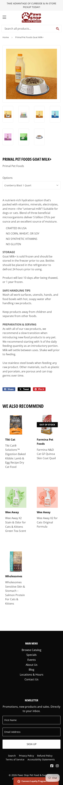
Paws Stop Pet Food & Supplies (34, 775)
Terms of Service (15, 759)
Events (31, 660)
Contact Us (31, 679)
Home (6, 37)
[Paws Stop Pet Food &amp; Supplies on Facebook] (51, 766)
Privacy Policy (26, 755)
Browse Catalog (31, 650)
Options (8, 178)
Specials (31, 655)
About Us (31, 665)
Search (12, 755)
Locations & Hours (31, 674)
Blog (31, 669)
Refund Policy (44, 755)
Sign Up (31, 744)
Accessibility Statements (41, 759)
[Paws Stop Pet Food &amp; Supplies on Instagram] (57, 766)
